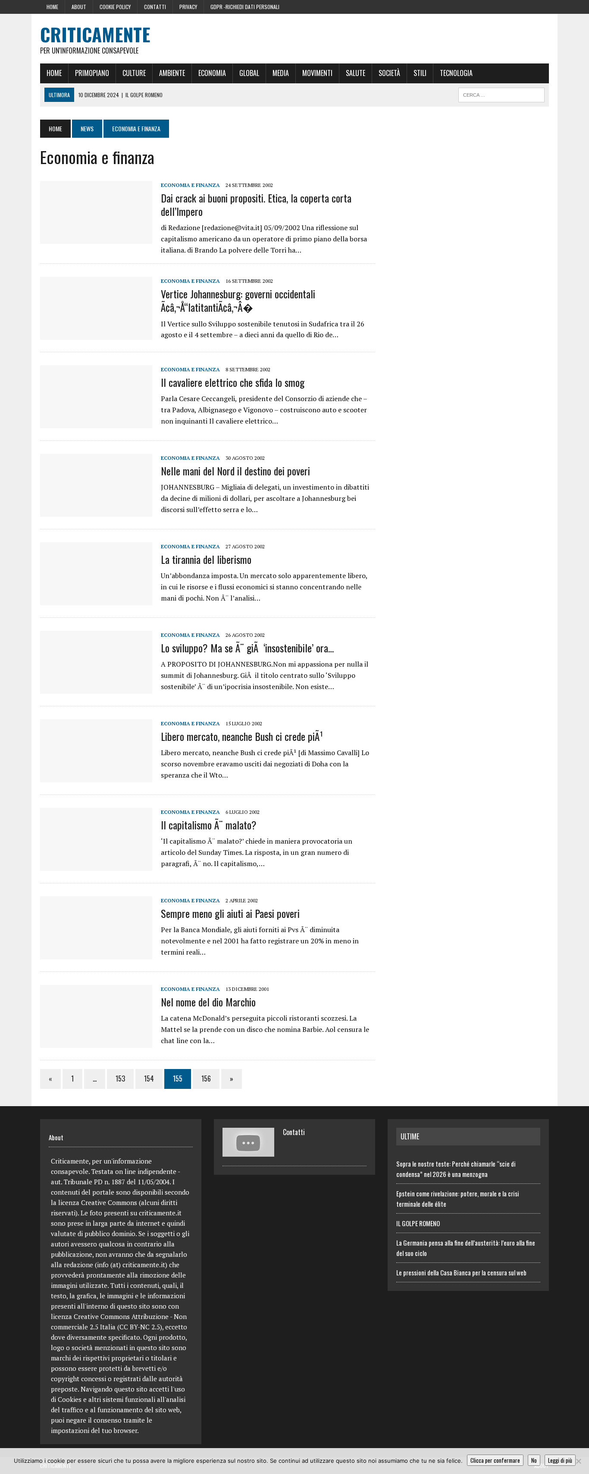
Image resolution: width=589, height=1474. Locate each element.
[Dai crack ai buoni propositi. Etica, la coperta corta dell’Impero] (96, 238)
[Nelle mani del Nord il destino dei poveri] (96, 511)
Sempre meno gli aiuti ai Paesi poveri (230, 913)
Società (389, 73)
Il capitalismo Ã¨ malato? (209, 824)
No (534, 1460)
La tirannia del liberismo (206, 559)
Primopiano (92, 73)
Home (52, 6)
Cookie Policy (115, 6)
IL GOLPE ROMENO (418, 1223)
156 (206, 1078)
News (87, 128)
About (79, 6)
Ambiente (172, 73)
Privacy (188, 6)
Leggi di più (560, 1460)
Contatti (155, 6)
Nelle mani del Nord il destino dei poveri (235, 470)
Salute (355, 73)
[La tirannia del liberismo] (96, 599)
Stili (420, 73)
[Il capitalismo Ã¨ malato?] (96, 865)
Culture (134, 73)
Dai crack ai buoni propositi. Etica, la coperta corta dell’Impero (256, 204)
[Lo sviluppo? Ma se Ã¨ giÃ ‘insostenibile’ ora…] (96, 688)
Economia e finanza (190, 185)
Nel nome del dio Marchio (208, 1001)
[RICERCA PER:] (501, 94)
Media (281, 73)
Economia (212, 73)
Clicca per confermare (495, 1460)
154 (149, 1078)
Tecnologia (456, 73)
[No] (578, 1461)
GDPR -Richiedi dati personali (244, 6)
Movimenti (317, 73)
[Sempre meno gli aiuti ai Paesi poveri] (96, 953)
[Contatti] (248, 1151)
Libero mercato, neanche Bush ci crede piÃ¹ (242, 736)
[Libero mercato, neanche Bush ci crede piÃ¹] (96, 776)
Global (249, 73)
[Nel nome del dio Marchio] (96, 1042)
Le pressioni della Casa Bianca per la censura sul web (461, 1272)
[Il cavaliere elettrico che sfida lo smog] (96, 422)
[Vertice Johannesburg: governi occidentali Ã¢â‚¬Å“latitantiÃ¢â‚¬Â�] (96, 334)
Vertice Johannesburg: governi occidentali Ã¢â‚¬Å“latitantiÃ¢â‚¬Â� (238, 300)
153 (120, 1078)
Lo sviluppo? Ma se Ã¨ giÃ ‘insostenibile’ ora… (247, 647)
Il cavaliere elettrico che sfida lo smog (232, 382)
